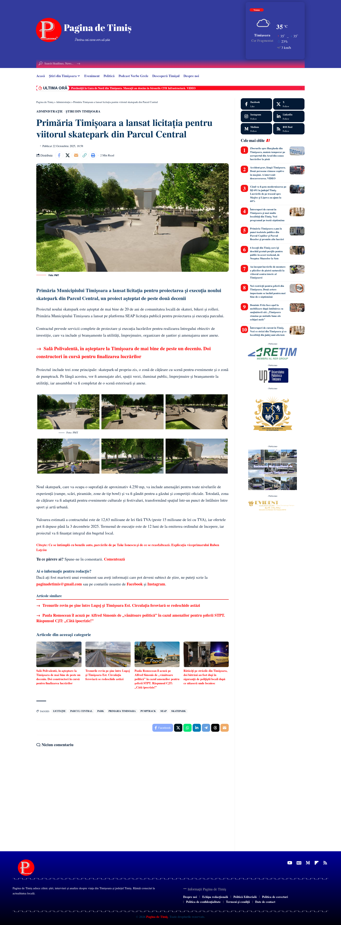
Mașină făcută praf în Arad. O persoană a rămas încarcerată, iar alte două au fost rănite (124, 88)
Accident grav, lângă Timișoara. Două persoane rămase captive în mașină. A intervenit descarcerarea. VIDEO (268, 172)
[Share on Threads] (215, 728)
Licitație (59, 711)
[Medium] (256, 129)
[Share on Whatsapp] (187, 728)
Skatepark (178, 711)
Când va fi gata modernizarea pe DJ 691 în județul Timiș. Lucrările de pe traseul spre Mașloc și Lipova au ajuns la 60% (268, 194)
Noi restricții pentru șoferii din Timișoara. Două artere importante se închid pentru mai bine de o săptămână (268, 291)
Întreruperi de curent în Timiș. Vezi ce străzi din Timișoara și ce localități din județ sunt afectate (268, 331)
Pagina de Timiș (156, 916)
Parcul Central (81, 711)
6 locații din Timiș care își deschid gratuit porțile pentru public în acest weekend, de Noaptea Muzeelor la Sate (266, 253)
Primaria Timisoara (122, 711)
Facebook (135, 584)
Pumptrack (148, 711)
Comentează (114, 559)
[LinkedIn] (288, 116)
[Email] (76, 155)
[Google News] (299, 862)
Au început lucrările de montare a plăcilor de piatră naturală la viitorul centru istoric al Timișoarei (268, 272)
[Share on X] (67, 155)
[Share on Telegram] (206, 728)
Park (100, 711)
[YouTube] (289, 862)
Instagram (156, 584)
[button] (300, 88)
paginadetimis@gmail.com (59, 584)
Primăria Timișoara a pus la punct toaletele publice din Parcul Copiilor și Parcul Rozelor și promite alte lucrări (267, 234)
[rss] (288, 129)
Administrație (49, 111)
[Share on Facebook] (59, 155)
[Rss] (325, 862)
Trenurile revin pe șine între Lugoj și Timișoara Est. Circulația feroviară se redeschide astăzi (118, 605)
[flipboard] (316, 862)
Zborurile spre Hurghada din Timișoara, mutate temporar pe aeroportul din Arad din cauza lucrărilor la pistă (267, 153)
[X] (288, 104)
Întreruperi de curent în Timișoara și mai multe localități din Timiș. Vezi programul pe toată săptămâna (267, 214)
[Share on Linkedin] (197, 728)
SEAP (163, 711)
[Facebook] (256, 104)
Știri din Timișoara (83, 111)
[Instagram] (256, 116)
